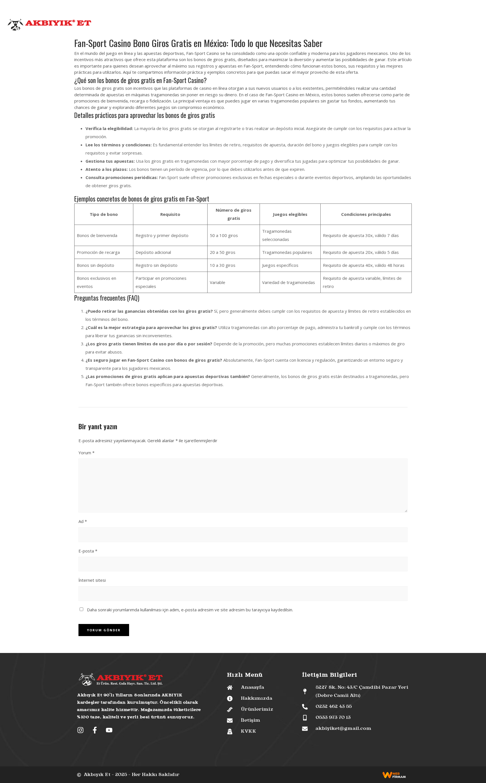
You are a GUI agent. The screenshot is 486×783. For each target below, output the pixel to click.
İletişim (323, 25)
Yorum (86, 452)
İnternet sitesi (92, 580)
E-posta (87, 551)
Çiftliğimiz (245, 25)
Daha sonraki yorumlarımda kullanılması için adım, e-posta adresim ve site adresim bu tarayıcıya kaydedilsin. (190, 609)
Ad (82, 521)
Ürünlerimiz (217, 25)
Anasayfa (161, 25)
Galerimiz (300, 25)
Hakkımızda (188, 25)
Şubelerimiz (274, 25)
